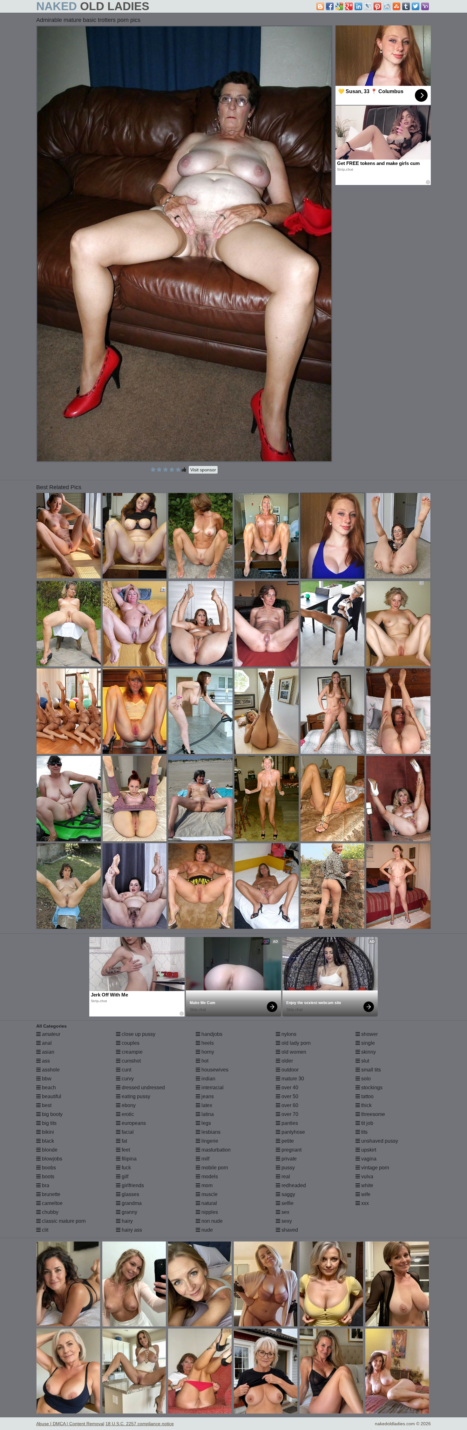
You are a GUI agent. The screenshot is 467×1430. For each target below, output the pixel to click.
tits (364, 1132)
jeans (207, 1096)
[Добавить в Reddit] (387, 6)
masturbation (215, 1150)
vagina (368, 1158)
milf (204, 1158)
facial (127, 1132)
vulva (366, 1176)
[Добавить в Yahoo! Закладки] (425, 6)
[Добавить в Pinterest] (377, 6)
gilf (124, 1176)
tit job (366, 1123)
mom (206, 1185)
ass (45, 1061)
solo (365, 1078)
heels (207, 1043)
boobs (48, 1167)
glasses (129, 1194)
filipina (128, 1158)
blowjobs (51, 1158)
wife (365, 1194)
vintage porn (374, 1167)
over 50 (289, 1096)
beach (48, 1087)
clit (44, 1230)
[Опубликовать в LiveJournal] (368, 6)
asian (47, 1052)
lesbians (210, 1132)
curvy (127, 1078)
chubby (49, 1212)
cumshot (130, 1061)
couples (129, 1043)
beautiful (51, 1096)
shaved (289, 1230)
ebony (128, 1105)
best (46, 1105)
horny (207, 1052)
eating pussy (135, 1096)
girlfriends (132, 1185)
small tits (370, 1069)
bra (45, 1185)
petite (287, 1141)
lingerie (209, 1141)
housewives (214, 1069)
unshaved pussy (379, 1141)
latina (207, 1114)
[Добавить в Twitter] (415, 6)
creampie (131, 1052)
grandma (131, 1203)
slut (364, 1061)
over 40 (289, 1087)
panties (289, 1123)
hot (204, 1061)
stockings (371, 1087)
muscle (209, 1194)
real (285, 1176)
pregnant (290, 1150)
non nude (211, 1221)
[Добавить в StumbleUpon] (396, 6)
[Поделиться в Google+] (349, 6)
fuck (125, 1167)
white (366, 1185)
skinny (368, 1052)
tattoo (367, 1096)
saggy (287, 1194)
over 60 (289, 1105)
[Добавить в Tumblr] (406, 6)
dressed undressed (142, 1087)
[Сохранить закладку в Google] (339, 6)
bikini (47, 1132)
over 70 (289, 1114)
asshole (50, 1069)
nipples (209, 1212)
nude (206, 1230)
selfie (287, 1203)
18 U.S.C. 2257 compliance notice (139, 1423)
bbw (46, 1078)
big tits (49, 1123)
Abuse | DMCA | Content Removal (70, 1423)
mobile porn (214, 1167)
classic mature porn (63, 1221)
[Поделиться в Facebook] (330, 6)
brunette (50, 1194)
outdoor (289, 1069)
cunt (125, 1069)
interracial (212, 1087)
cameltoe (52, 1203)
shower (369, 1034)
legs (205, 1123)
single (367, 1043)
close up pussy (137, 1034)
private (288, 1158)
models (209, 1176)
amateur (50, 1034)
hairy (126, 1221)
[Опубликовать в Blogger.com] (320, 6)
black (47, 1141)
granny (128, 1212)
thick (366, 1105)
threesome (372, 1114)
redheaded (293, 1185)
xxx (364, 1203)
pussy (287, 1167)
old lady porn (295, 1043)
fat (123, 1141)
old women (293, 1052)
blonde (49, 1150)
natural (208, 1203)
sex (284, 1212)
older (286, 1061)
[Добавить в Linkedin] (358, 6)
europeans (133, 1123)
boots (47, 1176)
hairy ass (131, 1230)
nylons (288, 1034)
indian (207, 1078)
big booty (52, 1114)
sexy (286, 1221)
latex (206, 1105)
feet (125, 1150)
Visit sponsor (203, 469)
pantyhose (292, 1132)
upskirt (368, 1150)
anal (46, 1043)
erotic (127, 1114)
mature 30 (292, 1078)
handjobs (211, 1034)
